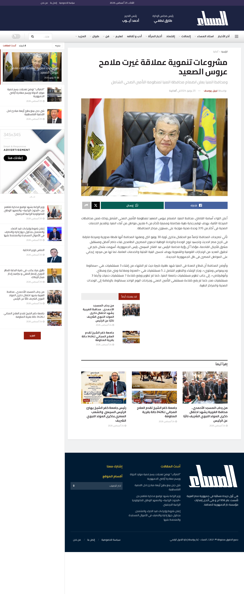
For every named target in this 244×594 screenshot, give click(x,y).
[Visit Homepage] (214, 18)
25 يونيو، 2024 (188, 90)
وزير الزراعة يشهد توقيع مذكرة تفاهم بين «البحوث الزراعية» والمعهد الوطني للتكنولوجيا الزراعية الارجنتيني (24, 210)
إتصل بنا (53, 3)
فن (107, 36)
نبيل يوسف (211, 90)
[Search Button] (32, 36)
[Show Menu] (236, 36)
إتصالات (186, 36)
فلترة (58, 46)
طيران (95, 36)
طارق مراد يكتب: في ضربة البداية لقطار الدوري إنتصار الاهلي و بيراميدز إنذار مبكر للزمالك (24, 274)
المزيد (32, 336)
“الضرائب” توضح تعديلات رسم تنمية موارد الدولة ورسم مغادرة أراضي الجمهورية (25, 93)
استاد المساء (205, 36)
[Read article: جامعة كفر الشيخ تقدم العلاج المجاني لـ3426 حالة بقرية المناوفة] (131, 337)
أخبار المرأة (155, 36)
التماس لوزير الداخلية (33, 250)
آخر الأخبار (224, 36)
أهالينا (215, 51)
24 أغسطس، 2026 (104, 325)
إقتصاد (170, 36)
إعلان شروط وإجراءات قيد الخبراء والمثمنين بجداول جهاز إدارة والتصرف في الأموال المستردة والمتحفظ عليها (24, 232)
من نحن (44, 3)
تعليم (119, 36)
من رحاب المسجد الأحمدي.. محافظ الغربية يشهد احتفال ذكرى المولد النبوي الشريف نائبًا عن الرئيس (25, 295)
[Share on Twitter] (96, 205)
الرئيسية (224, 51)
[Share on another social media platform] (86, 205)
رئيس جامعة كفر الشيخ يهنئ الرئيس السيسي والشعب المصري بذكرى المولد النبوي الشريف (106, 414)
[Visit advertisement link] (32, 161)
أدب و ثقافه (134, 36)
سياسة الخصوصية (67, 3)
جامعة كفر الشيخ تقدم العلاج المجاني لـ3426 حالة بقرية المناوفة (24, 315)
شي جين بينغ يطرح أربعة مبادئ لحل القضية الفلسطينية (25, 112)
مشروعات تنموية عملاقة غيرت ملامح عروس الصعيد (34, 70)
